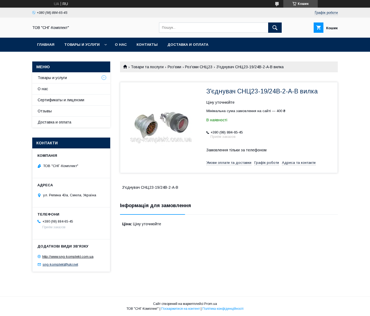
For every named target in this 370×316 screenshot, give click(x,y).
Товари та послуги (147, 67)
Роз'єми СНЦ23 (198, 67)
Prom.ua (210, 304)
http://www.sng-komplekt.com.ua (67, 257)
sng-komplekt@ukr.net (60, 264)
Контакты (147, 45)
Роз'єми (174, 67)
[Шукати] (275, 27)
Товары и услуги (82, 45)
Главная (45, 45)
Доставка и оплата (187, 45)
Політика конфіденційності (223, 309)
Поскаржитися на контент (180, 309)
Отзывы (45, 111)
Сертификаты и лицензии (61, 100)
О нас (121, 45)
